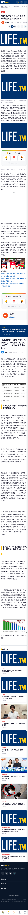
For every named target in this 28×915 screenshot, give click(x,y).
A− (9, 26)
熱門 (14, 912)
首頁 (2, 6)
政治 (10, 6)
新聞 (6, 6)
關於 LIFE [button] (3, 888)
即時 (8, 912)
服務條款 (17, 895)
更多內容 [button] (3, 883)
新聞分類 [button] (3, 879)
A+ (15, 26)
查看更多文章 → (13, 317)
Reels (20, 913)
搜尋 (25, 912)
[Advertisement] (14, 208)
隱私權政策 (11, 895)
